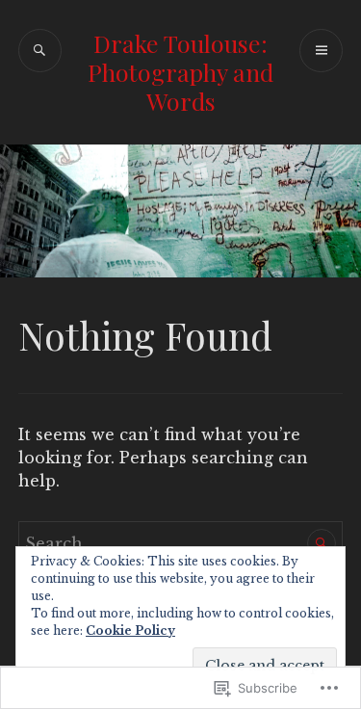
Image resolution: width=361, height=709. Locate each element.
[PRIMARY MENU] (321, 50)
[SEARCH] (40, 50)
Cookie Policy (130, 630)
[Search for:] (181, 543)
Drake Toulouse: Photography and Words (180, 72)
